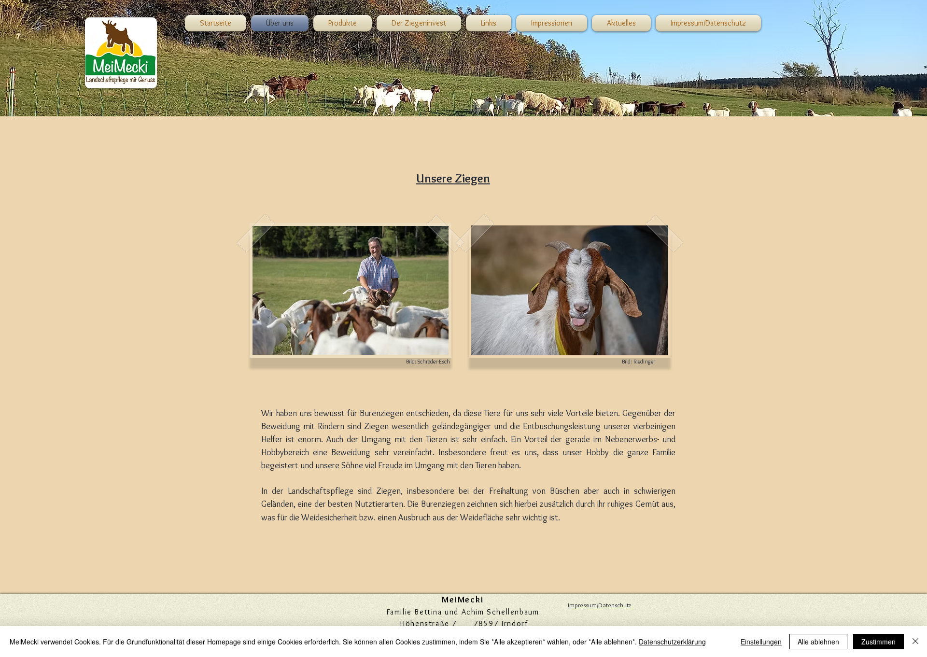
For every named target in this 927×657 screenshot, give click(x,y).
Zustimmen (878, 641)
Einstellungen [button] (761, 641)
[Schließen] (915, 641)
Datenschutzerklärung (672, 641)
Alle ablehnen (818, 641)
